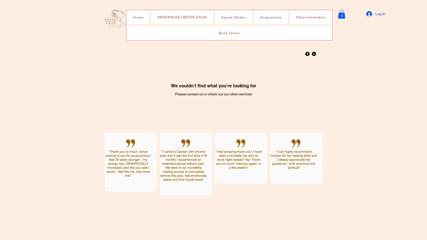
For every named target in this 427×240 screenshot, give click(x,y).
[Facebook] (307, 54)
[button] (311, 17)
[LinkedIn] (314, 54)
